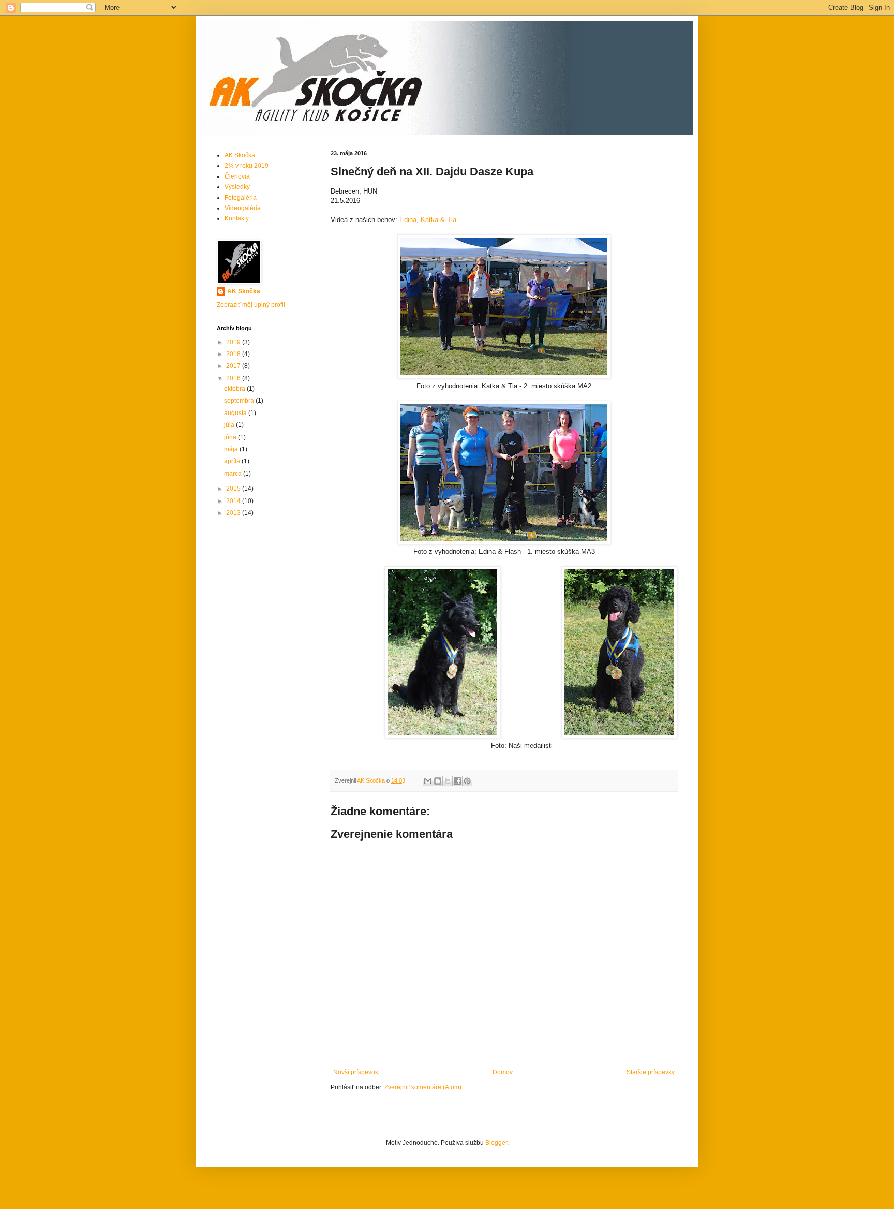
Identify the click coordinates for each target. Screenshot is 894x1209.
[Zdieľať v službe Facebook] (457, 781)
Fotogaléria (241, 197)
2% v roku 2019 (247, 165)
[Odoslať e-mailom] (428, 781)
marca (233, 473)
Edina (407, 220)
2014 (234, 501)
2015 (234, 488)
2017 (234, 366)
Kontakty (237, 218)
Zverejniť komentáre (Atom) (422, 1087)
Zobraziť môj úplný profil (251, 304)
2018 (234, 354)
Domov (503, 1072)
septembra (240, 400)
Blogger (496, 1142)
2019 (234, 342)
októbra (235, 388)
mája (232, 449)
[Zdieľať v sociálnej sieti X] (447, 781)
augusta (236, 413)
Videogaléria (243, 208)
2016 (234, 378)
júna (231, 437)
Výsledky (237, 186)
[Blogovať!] (438, 781)
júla (230, 425)
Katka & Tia (438, 220)
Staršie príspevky (651, 1072)
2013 (234, 513)
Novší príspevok (355, 1072)
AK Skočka (240, 155)
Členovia (237, 176)
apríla (233, 461)
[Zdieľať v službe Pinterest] (467, 781)
